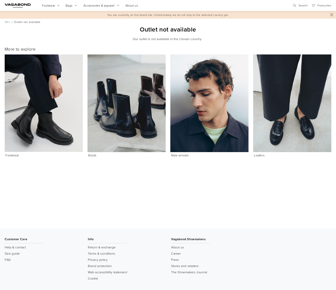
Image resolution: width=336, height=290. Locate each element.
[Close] (331, 15)
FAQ (8, 260)
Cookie (93, 278)
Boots (92, 155)
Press (175, 260)
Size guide (12, 253)
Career (176, 253)
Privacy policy (98, 260)
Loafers (259, 155)
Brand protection (100, 266)
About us (177, 247)
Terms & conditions (101, 253)
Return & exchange (102, 247)
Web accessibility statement (107, 272)
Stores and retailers (185, 266)
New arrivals (180, 155)
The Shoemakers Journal (189, 272)
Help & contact (15, 247)
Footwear (12, 155)
